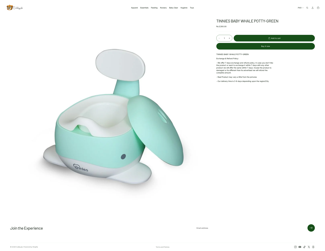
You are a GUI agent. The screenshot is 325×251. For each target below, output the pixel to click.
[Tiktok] (304, 246)
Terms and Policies (162, 247)
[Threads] (313, 246)
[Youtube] (299, 246)
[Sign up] (311, 228)
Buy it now (265, 46)
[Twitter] (308, 246)
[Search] (307, 8)
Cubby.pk (19, 247)
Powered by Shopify (30, 247)
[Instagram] (295, 246)
